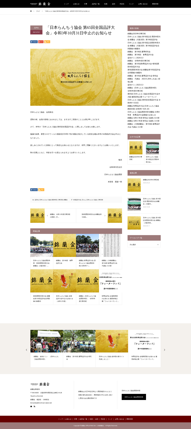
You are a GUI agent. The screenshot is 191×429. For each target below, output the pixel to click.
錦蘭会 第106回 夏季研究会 (139, 51)
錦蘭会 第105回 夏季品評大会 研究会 (143, 76)
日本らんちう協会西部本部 (134, 397)
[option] (46, 348)
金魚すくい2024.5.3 (135, 57)
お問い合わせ (143, 4)
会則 (113, 4)
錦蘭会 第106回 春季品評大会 (141, 54)
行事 (85, 4)
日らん (84, 200)
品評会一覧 (96, 4)
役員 (105, 4)
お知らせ (76, 4)
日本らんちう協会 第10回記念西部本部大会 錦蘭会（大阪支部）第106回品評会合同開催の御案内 (144, 45)
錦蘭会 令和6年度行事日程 (139, 60)
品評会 (36, 28)
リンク (131, 4)
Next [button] (164, 350)
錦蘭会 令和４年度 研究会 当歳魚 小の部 (143, 121)
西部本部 (155, 4)
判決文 (122, 4)
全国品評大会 (77, 200)
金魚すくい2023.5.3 (135, 84)
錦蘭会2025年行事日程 (137, 33)
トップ (66, 4)
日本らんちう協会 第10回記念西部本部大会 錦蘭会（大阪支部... (152, 220)
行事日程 (60, 200)
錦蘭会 (66, 200)
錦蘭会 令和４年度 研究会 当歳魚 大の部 (143, 118)
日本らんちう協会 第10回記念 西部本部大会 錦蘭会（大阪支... (152, 201)
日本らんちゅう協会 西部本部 (48, 200)
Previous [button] (26, 350)
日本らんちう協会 (91, 200)
